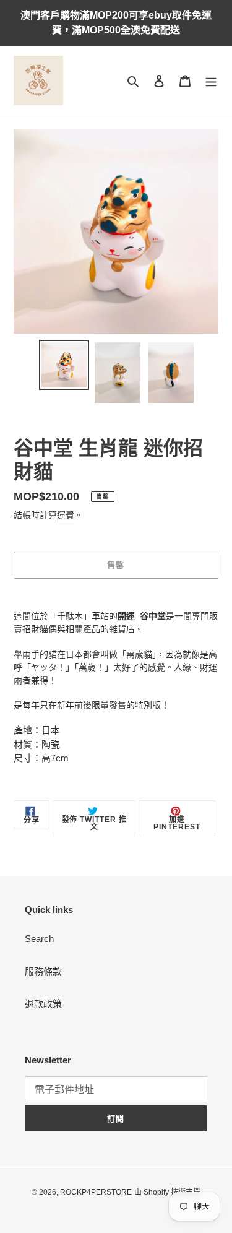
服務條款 (43, 971)
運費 (65, 515)
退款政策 (43, 1003)
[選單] (211, 80)
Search (39, 938)
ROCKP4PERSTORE (96, 1192)
